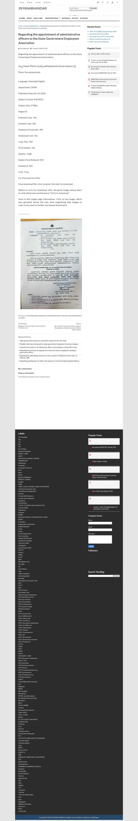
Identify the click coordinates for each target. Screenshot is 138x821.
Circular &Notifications (31, 26)
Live (19, 684)
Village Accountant (24, 804)
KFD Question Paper (25, 606)
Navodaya (21, 700)
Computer (21, 501)
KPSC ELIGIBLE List (25, 625)
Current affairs (23, 508)
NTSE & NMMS (23, 705)
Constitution (22, 503)
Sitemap (29, 2)
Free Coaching (23, 536)
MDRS (20, 689)
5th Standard (22, 437)
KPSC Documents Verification (28, 623)
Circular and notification (26, 498)
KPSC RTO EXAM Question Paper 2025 (102, 31)
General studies (23, 543)
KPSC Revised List (24, 642)
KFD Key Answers (24, 599)
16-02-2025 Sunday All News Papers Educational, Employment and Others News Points (104, 500)
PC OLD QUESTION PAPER (27, 719)
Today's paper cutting (99, 461)
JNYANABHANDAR (32, 8)
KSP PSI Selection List (25, 675)
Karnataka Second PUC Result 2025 (101, 36)
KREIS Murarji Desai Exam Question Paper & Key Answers (104, 80)
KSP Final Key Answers (26, 665)
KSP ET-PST (22, 661)
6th (19, 439)
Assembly (21, 465)
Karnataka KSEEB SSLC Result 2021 (103, 73)
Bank (20, 472)
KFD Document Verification (27, 595)
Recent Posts (23, 750)
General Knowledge (25, 541)
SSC (19, 780)
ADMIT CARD (23, 454)
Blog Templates (83, 817)
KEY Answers (23, 590)
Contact (37, 2)
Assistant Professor (25, 468)
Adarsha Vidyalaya (24, 451)
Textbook (21, 790)
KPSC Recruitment (24, 637)
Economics (22, 522)
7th (19, 442)
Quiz (19, 745)
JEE (19, 566)
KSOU (20, 653)
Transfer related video (25, 795)
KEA (19, 588)
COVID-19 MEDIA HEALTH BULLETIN (31, 505)
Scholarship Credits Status (100, 54)
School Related (23, 773)
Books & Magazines (24, 477)
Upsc (20, 799)
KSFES (20, 651)
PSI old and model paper (26, 733)
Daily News (22, 510)
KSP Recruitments (24, 677)
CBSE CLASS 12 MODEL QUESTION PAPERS (33, 486)
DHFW (20, 515)
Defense (21, 512)
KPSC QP (21, 635)
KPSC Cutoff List (24, 620)
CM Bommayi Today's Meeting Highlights (102, 93)
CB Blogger (95, 817)
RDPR (20, 747)
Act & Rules (22, 449)
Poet (20, 726)
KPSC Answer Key (24, 613)
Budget (20, 482)
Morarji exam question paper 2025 (103, 468)
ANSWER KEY (23, 461)
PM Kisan (21, 724)
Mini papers (22, 693)
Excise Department (24, 534)
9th (19, 446)
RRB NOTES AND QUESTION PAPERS (31, 757)
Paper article (22, 712)
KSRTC (20, 679)
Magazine (21, 686)
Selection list (22, 778)
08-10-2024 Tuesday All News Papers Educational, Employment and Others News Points (67, 328)
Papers (20, 717)
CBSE (20, 484)
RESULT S (21, 752)
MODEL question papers (26, 696)
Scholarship (22, 771)
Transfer (21, 792)
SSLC (20, 783)
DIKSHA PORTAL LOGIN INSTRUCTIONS (32, 517)
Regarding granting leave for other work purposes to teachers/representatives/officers (49, 361)
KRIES (20, 646)
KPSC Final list (23, 630)
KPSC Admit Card (24, 618)
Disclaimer (47, 2)
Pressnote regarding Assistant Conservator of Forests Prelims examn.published (103, 484)
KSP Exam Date (23, 663)
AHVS (20, 456)
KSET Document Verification (99, 42)
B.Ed (19, 470)
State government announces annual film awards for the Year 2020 (43, 341)
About (22, 2)
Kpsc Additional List (25, 616)
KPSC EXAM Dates (24, 628)
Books (20, 475)
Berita (29, 18)
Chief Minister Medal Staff (27, 491)
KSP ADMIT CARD (24, 656)
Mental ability (22, 691)
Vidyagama (22, 802)
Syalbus (21, 785)
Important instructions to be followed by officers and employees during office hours (48, 347)
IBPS (20, 559)
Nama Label (38, 18)
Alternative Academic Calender (28, 458)
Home (22, 18)
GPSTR (20, 550)
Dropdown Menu (51, 18)
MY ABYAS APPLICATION (27, 698)
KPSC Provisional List (25, 632)
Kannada (21, 578)
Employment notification (26, 524)
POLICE (21, 729)
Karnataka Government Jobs (28, 581)
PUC (19, 736)
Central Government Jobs (27, 489)
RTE (19, 759)
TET (19, 788)
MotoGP (75, 18)
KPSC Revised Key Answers (27, 639)
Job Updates (22, 569)
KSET (20, 649)
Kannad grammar (24, 576)
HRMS (20, 555)
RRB (19, 755)
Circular (21, 493)
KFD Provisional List (25, 604)
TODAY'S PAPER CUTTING (101, 454)
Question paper (23, 740)
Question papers (24, 743)
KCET (20, 585)
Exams (20, 531)
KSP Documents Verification (28, 658)
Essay (20, 529)
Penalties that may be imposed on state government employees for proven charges (49, 344)
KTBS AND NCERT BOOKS (27, 682)
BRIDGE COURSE (24, 479)
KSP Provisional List (25, 672)
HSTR (20, 557)
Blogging (84, 18)
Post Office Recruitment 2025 (102, 491)
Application (22, 463)
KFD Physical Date (24, 602)
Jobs (19, 571)
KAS (19, 583)
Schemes (21, 769)
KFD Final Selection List (26, 597)
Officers (21, 708)
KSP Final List (22, 668)
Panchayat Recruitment (26, 710)
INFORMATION (23, 562)
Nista (20, 703)
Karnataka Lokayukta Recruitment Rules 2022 (103, 68)
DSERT (20, 519)
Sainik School (22, 762)
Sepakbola (66, 18)
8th (19, 444)
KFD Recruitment (24, 609)
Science (21, 776)
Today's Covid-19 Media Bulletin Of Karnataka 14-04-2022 (104, 61)
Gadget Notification (25, 538)
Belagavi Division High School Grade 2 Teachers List (31, 327)
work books (22, 811)
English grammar (23, 526)
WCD (20, 809)
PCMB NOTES (23, 722)
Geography (22, 545)
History (20, 552)
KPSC (20, 611)
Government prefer (24, 548)
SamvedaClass (23, 764)
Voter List (21, 806)
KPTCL (20, 644)
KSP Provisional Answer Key (28, 670)
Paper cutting (23, 715)
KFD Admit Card (23, 592)
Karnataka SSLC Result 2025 (99, 34)
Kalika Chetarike (23, 573)
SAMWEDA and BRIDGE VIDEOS (29, 766)
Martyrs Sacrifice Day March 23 (99, 39)
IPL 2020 (21, 564)
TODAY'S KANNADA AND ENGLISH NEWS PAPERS (103, 87)
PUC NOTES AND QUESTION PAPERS (31, 738)
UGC (20, 797)
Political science (23, 731)
